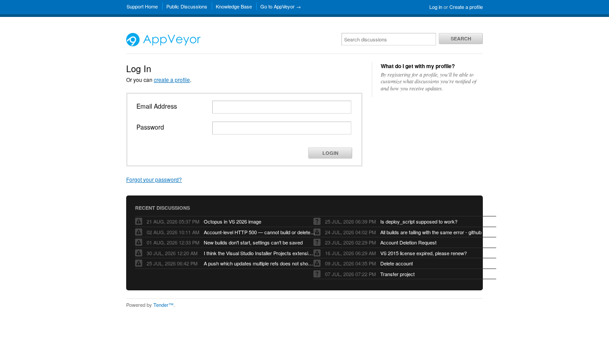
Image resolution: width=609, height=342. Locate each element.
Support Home (142, 6)
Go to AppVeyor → (280, 6)
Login (330, 153)
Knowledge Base (234, 6)
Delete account (396, 263)
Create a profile (466, 6)
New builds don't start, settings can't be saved (253, 242)
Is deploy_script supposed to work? (418, 221)
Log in (435, 6)
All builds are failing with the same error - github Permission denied (436, 232)
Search (461, 38)
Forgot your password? (154, 179)
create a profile (172, 79)
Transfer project (397, 273)
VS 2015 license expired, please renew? (423, 252)
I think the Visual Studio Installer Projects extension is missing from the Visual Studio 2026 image (259, 252)
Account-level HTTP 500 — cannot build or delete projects (259, 232)
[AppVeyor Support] (163, 44)
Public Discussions (186, 6)
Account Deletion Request (408, 242)
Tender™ (163, 304)
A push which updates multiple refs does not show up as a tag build (259, 263)
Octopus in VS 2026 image (232, 221)
